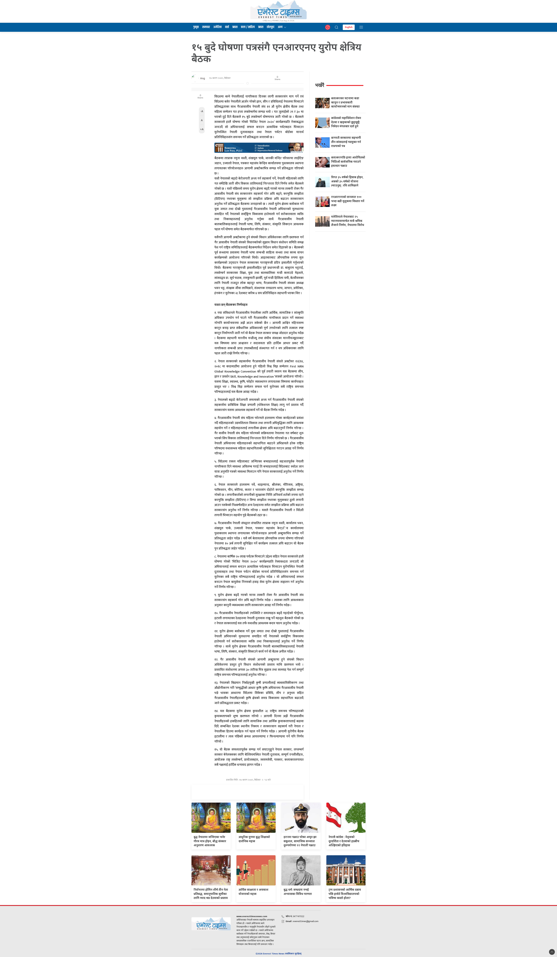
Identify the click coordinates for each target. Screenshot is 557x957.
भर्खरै (319, 85)
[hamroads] (259, 147)
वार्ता (227, 27)
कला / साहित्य (248, 27)
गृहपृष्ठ (196, 27)
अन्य (280, 27)
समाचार (206, 27)
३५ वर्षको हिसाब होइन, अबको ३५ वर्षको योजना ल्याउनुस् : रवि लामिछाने (347, 181)
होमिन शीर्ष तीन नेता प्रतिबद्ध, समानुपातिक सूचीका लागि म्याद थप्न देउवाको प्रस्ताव (211, 894)
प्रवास (234, 27)
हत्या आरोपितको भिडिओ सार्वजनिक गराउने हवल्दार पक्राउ (348, 161)
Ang (202, 78)
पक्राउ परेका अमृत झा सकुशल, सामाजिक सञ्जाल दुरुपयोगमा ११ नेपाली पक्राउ (300, 841)
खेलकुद (270, 27)
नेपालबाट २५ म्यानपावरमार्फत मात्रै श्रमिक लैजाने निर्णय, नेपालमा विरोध (347, 221)
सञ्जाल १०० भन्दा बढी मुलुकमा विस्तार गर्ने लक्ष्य (347, 201)
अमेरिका (217, 27)
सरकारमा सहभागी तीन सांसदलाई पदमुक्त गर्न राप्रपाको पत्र (346, 142)
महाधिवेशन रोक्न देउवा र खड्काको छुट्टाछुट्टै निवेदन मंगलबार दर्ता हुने (346, 122)
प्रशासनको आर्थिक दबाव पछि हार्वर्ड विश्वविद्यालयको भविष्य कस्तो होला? (345, 894)
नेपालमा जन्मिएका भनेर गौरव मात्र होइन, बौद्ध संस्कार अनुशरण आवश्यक (210, 841)
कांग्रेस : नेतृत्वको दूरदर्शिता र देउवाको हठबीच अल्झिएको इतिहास (344, 841)
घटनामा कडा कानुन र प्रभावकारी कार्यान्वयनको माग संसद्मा (345, 102)
